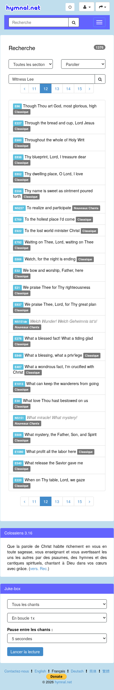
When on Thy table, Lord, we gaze (50, 482)
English (40, 671)
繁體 (106, 671)
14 (68, 88)
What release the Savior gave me (49, 465)
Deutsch (77, 671)
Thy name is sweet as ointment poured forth (53, 193)
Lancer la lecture (25, 651)
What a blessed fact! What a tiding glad (54, 340)
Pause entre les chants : (30, 629)
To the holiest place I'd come (53, 219)
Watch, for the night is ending (53, 259)
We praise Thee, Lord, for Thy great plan (55, 306)
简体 (93, 671)
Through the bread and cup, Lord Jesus (54, 125)
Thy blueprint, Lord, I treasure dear (50, 159)
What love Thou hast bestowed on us (51, 403)
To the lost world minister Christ (55, 230)
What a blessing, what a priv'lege (57, 355)
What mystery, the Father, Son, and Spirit (55, 437)
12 (45, 88)
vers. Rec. (39, 568)
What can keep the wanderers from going (57, 386)
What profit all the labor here (54, 451)
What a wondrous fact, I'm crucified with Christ (53, 369)
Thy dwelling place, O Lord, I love (49, 176)
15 (79, 88)
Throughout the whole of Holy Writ (49, 142)
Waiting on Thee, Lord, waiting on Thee (54, 244)
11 (34, 88)
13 (57, 88)
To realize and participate (57, 207)
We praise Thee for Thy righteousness (52, 289)
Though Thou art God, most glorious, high (55, 108)
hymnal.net (63, 681)
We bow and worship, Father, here (49, 272)
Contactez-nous (16, 671)
